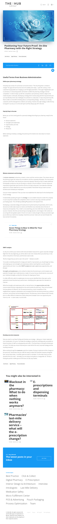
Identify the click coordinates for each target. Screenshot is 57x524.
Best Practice (12, 476)
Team (33, 503)
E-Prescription (33, 480)
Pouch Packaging (35, 499)
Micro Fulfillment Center (18, 496)
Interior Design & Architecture (21, 484)
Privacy (33, 512)
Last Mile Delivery (29, 488)
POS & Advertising (15, 499)
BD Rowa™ (39, 512)
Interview (43, 484)
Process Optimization (16, 503)
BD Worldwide (47, 512)
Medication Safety (15, 492)
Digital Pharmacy (14, 480)
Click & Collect (29, 476)
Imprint (28, 512)
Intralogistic (11, 488)
